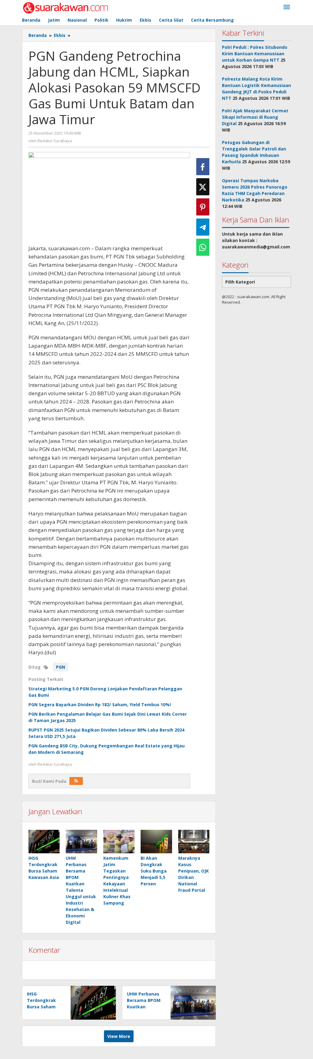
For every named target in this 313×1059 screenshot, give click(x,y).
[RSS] (76, 781)
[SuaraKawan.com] (65, 7)
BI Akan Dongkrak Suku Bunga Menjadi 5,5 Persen (154, 871)
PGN (60, 667)
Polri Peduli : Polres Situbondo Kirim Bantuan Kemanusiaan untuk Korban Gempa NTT (254, 53)
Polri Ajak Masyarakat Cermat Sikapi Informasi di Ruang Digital (255, 117)
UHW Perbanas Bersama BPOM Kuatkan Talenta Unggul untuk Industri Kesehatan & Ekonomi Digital (81, 890)
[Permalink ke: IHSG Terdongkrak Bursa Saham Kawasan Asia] (44, 841)
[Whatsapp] (202, 247)
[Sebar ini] (202, 166)
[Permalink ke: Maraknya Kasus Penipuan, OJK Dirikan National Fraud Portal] (193, 841)
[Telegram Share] (202, 227)
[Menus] (286, 7)
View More (118, 1036)
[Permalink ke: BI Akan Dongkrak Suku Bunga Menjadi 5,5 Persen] (156, 841)
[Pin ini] (202, 206)
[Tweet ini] (202, 186)
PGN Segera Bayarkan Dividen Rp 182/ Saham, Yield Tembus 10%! (99, 704)
